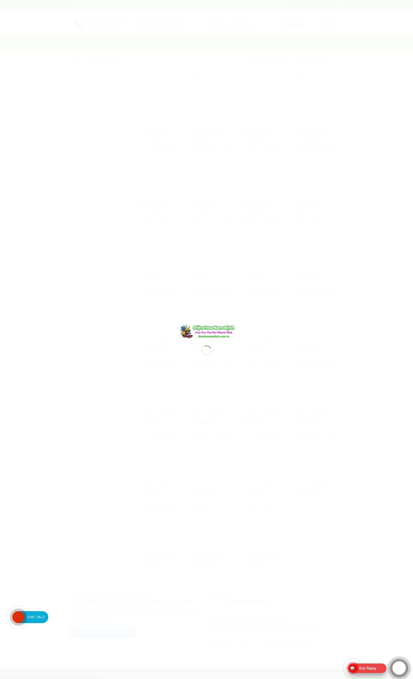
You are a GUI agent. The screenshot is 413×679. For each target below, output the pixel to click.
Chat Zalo (36, 617)
